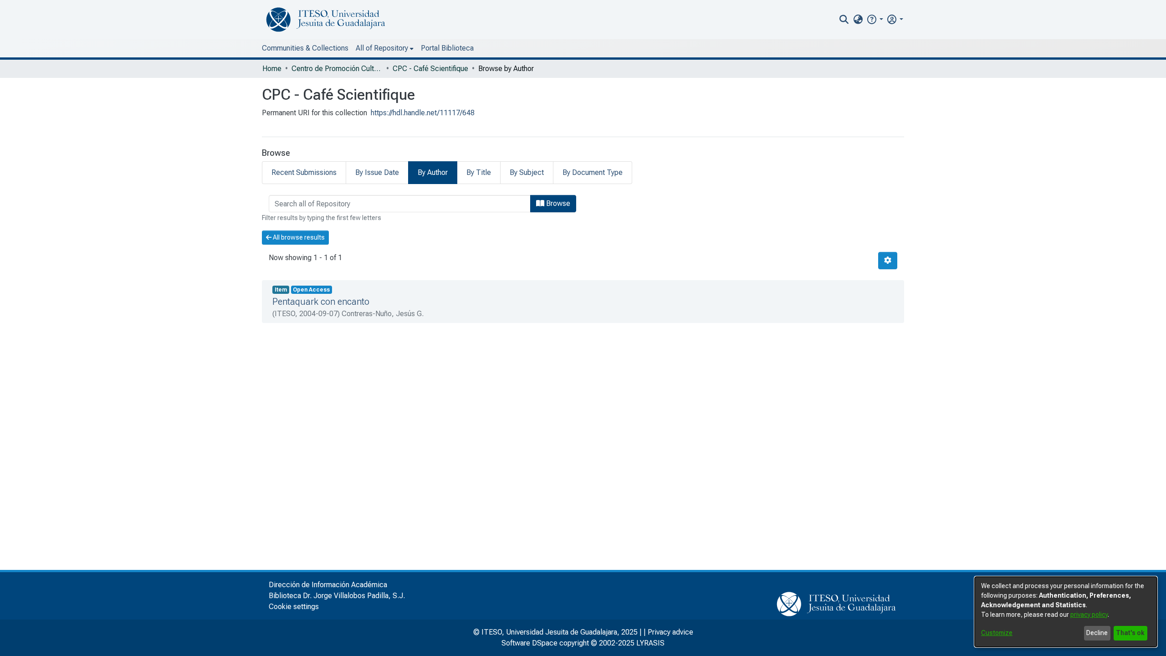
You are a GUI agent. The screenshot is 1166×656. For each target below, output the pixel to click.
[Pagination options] (887, 260)
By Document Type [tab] (593, 172)
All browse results (298, 237)
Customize (997, 632)
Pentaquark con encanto (320, 301)
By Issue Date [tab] (377, 172)
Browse (557, 203)
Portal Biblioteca (447, 48)
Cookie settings (294, 606)
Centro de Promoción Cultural (337, 68)
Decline (1097, 632)
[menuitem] (858, 19)
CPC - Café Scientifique (430, 68)
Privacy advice (670, 632)
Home (271, 68)
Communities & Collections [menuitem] (305, 48)
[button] (874, 19)
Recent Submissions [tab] (304, 172)
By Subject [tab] (527, 172)
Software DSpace (529, 643)
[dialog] (1066, 612)
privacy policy (1089, 614)
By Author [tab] (433, 172)
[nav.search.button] (844, 19)
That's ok (1130, 632)
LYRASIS (650, 643)
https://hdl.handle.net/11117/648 (423, 112)
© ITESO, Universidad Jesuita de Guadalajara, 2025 (555, 632)
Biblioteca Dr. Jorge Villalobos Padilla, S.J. (337, 595)
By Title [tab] (478, 172)
